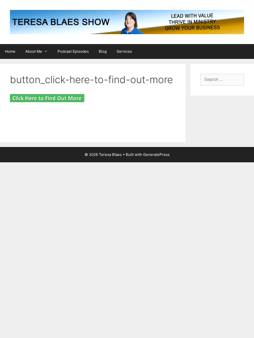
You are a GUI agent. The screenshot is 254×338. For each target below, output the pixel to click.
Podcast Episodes (73, 51)
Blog (103, 51)
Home (10, 51)
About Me (33, 51)
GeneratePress (156, 154)
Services (124, 51)
